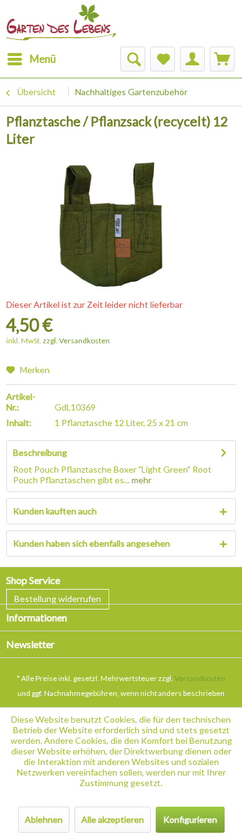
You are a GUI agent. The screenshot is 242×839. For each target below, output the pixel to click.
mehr (140, 480)
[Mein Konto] (192, 59)
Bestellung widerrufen (57, 598)
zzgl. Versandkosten (76, 340)
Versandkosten (199, 678)
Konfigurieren (190, 819)
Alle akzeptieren (112, 819)
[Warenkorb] (222, 59)
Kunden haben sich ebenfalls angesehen (91, 543)
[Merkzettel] (162, 59)
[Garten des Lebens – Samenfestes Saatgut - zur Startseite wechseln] (61, 17)
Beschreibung (40, 452)
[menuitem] (31, 59)
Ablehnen (44, 819)
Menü (43, 58)
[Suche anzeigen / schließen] (132, 59)
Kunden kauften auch (55, 511)
